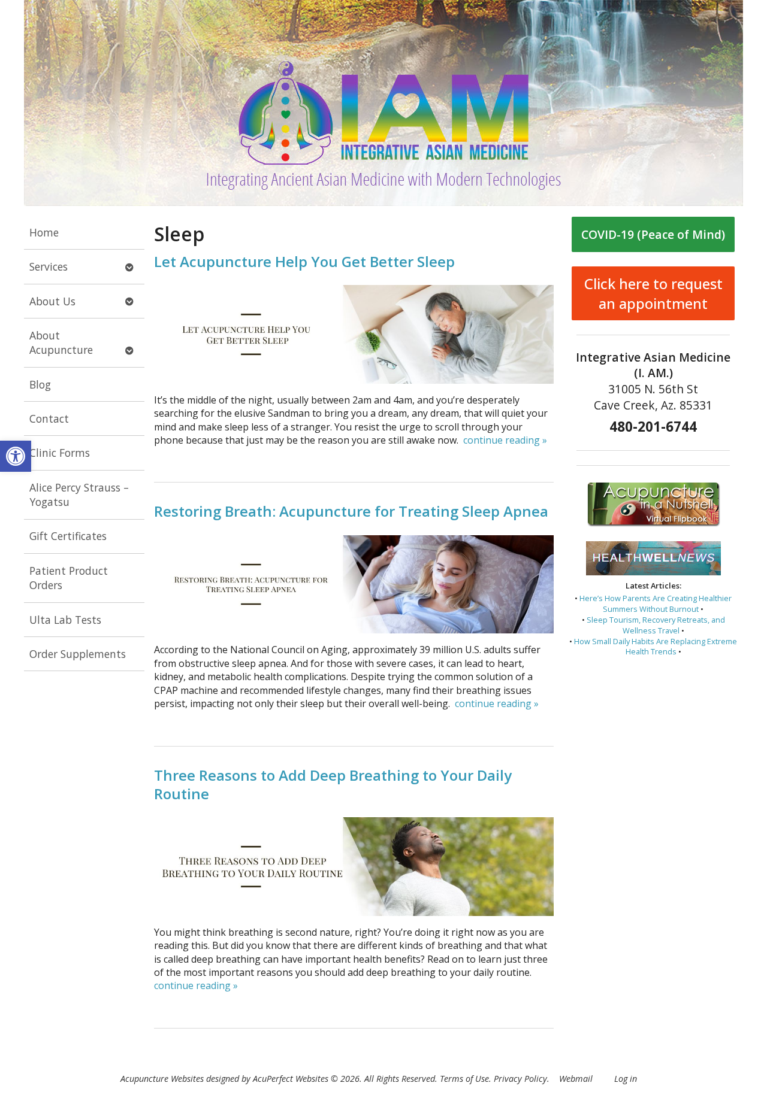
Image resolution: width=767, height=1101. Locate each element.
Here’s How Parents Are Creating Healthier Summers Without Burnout (655, 603)
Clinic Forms (59, 452)
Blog (40, 384)
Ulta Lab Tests (65, 619)
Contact (49, 418)
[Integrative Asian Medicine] (383, 103)
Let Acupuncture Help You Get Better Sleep (304, 261)
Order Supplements (77, 654)
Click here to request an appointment (653, 293)
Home (44, 232)
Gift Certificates (68, 536)
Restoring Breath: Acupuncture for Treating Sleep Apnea (351, 511)
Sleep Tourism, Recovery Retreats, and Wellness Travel (656, 625)
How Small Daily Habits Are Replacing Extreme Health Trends (655, 646)
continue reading (505, 440)
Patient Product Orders (68, 578)
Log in (625, 1078)
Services (48, 266)
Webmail (576, 1078)
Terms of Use (464, 1078)
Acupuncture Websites (162, 1078)
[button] (15, 456)
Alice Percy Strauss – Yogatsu (79, 494)
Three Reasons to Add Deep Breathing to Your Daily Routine (333, 784)
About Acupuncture (61, 342)
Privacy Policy (520, 1078)
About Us (52, 301)
